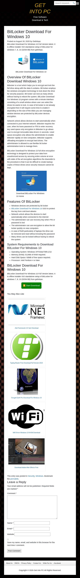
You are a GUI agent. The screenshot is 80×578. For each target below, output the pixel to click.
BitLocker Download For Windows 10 (26, 208)
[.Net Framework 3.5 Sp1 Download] (26, 312)
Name (10, 523)
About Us (9, 563)
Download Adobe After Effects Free (26, 467)
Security (31, 476)
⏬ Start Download (31, 285)
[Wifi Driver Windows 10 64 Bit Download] (26, 416)
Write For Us (47, 563)
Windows (39, 476)
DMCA (17, 563)
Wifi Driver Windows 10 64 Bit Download (26, 432)
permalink (14, 479)
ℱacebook (57, 563)
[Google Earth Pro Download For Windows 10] (26, 382)
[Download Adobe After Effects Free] (26, 451)
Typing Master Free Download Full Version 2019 (26, 363)
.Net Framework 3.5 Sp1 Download (26, 328)
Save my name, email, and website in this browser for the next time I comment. (31, 543)
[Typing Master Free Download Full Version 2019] (26, 347)
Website (10, 534)
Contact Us (37, 563)
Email (10, 529)
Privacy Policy (26, 563)
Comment (12, 493)
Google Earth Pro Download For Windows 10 (26, 398)
